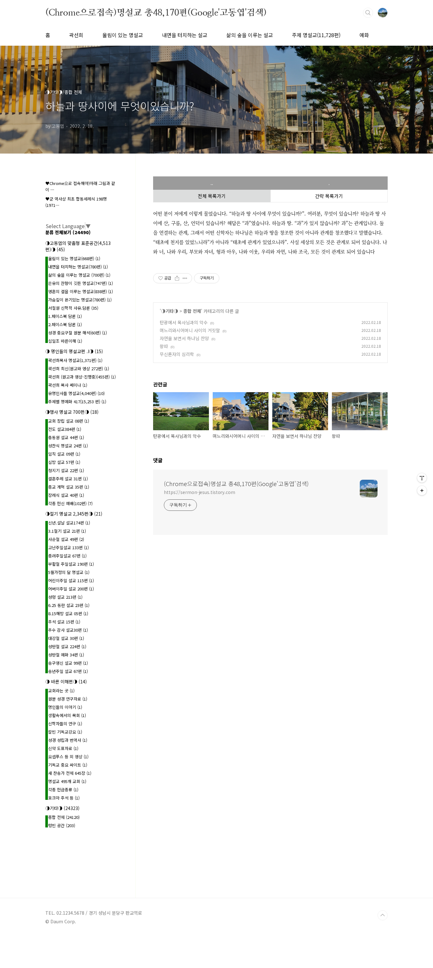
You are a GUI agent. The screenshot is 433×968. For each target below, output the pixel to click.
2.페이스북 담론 (65, 324)
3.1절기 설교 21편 (67, 531)
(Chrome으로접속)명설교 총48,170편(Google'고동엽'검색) (156, 12)
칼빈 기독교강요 (65, 732)
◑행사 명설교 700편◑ (72, 412)
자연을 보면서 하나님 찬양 (184, 338)
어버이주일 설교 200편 (71, 589)
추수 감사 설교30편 (68, 630)
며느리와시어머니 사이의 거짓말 (190, 330)
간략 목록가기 (329, 196)
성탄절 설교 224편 (67, 646)
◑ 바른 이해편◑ (66, 681)
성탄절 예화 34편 (66, 655)
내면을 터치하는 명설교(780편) (78, 267)
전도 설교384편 (64, 429)
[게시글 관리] (185, 278)
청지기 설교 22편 (66, 470)
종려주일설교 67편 (67, 556)
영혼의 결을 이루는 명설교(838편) (80, 291)
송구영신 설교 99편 (68, 663)
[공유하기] (177, 278)
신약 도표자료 (63, 748)
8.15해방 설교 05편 (68, 613)
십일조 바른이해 (65, 341)
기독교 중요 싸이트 (67, 765)
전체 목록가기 (212, 196)
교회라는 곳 (61, 691)
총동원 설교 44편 (66, 437)
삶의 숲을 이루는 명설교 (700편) (79, 275)
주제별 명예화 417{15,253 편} (77, 401)
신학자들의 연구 (65, 724)
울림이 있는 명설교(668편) (74, 258)
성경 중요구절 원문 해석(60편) (77, 333)
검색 (368, 12)
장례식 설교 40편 (66, 495)
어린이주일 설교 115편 (71, 580)
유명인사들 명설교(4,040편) (76, 393)
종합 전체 (192, 311)
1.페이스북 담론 (65, 316)
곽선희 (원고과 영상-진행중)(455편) (82, 377)
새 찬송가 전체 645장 (69, 773)
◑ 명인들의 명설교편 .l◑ (74, 351)
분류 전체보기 (68, 232)
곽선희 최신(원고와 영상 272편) (78, 368)
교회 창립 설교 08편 (68, 421)
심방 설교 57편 (64, 462)
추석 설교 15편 (64, 622)
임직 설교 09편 (64, 454)
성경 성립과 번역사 (67, 740)
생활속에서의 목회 (67, 715)
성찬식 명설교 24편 (68, 446)
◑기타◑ (169, 311)
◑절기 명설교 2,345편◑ (73, 513)
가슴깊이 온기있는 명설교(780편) (80, 300)
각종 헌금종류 (63, 790)
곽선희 (76, 35)
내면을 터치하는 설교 (184, 35)
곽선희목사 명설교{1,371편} (75, 360)
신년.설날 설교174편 (69, 523)
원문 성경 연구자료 (67, 699)
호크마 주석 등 (64, 798)
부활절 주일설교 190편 (71, 564)
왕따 (164, 346)
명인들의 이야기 (65, 707)
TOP (383, 915)
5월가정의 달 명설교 (68, 572)
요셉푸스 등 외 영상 (68, 757)
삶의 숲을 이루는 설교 (249, 35)
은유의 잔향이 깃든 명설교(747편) (80, 283)
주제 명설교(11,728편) (316, 35)
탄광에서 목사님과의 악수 (184, 322)
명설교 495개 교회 (67, 781)
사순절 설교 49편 (66, 539)
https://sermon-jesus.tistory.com (199, 492)
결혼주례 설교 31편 (68, 479)
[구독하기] (422, 490)
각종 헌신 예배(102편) (70, 503)
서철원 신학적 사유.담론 (73, 308)
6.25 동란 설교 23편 (68, 605)
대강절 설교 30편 (66, 638)
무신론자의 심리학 (177, 354)
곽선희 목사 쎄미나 (67, 385)
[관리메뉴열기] (422, 478)
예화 (364, 35)
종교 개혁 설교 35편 (68, 487)
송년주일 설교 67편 (68, 671)
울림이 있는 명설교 (122, 35)
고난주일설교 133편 (68, 547)
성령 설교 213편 (65, 597)
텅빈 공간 (61, 825)
